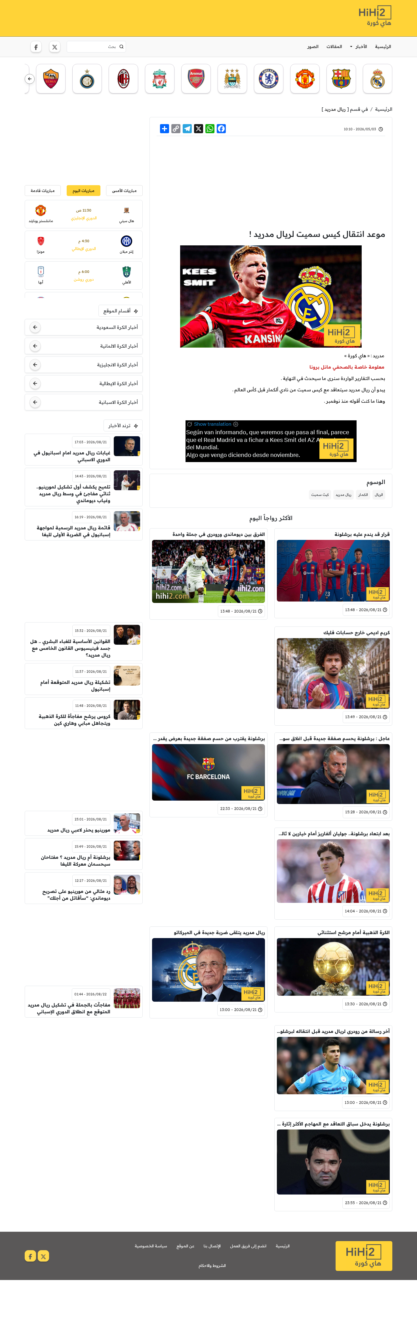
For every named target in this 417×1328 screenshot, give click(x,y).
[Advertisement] (128, 17)
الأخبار (361, 46)
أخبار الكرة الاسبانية (118, 402)
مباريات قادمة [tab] (43, 190)
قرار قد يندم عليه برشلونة (362, 534)
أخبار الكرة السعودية (117, 327)
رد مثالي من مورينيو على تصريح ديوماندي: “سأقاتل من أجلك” (76, 894)
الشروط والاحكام (212, 1265)
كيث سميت (320, 494)
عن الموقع (185, 1245)
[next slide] (30, 79)
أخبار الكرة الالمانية (119, 346)
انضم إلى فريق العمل (248, 1245)
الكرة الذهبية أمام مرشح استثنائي (353, 932)
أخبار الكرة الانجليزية (117, 365)
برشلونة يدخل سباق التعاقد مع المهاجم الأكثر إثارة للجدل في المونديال (333, 1124)
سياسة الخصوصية (151, 1245)
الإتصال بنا (212, 1245)
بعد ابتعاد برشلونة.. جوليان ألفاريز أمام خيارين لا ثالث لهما (333, 833)
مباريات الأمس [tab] (124, 190)
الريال (379, 494)
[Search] (121, 46)
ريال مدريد (335, 109)
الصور (313, 46)
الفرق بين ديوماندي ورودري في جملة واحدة (218, 534)
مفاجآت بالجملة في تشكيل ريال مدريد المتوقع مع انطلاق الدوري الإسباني (69, 1008)
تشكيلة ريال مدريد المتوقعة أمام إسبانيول (75, 685)
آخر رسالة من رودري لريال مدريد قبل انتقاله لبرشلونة (333, 1031)
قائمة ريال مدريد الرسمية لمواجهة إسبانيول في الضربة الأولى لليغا (73, 531)
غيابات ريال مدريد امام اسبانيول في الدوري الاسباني (71, 456)
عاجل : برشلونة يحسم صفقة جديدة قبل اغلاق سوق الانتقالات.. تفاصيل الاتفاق (333, 738)
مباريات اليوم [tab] (83, 190)
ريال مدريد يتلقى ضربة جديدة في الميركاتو (219, 932)
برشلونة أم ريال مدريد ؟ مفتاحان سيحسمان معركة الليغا (75, 860)
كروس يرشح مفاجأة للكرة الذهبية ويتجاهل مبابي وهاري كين (74, 719)
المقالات (334, 46)
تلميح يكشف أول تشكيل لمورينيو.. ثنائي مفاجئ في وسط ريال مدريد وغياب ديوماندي (73, 493)
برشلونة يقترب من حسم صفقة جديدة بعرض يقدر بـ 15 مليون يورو (208, 738)
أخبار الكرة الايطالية (118, 383)
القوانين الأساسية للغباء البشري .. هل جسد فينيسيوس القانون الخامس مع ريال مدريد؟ (70, 648)
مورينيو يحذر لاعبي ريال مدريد (78, 830)
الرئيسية (383, 46)
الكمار (363, 494)
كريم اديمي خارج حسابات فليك (356, 632)
